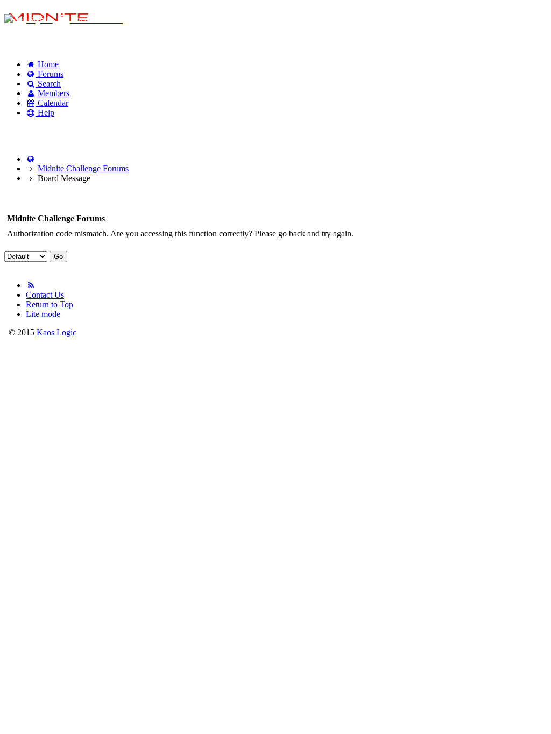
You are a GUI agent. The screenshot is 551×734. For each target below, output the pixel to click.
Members (52, 93)
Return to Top (49, 304)
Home (47, 64)
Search (48, 83)
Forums (49, 73)
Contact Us (45, 294)
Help (45, 112)
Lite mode (43, 314)
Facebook (32, 130)
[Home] (31, 158)
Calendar (52, 102)
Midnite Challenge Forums (83, 168)
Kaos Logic (56, 332)
